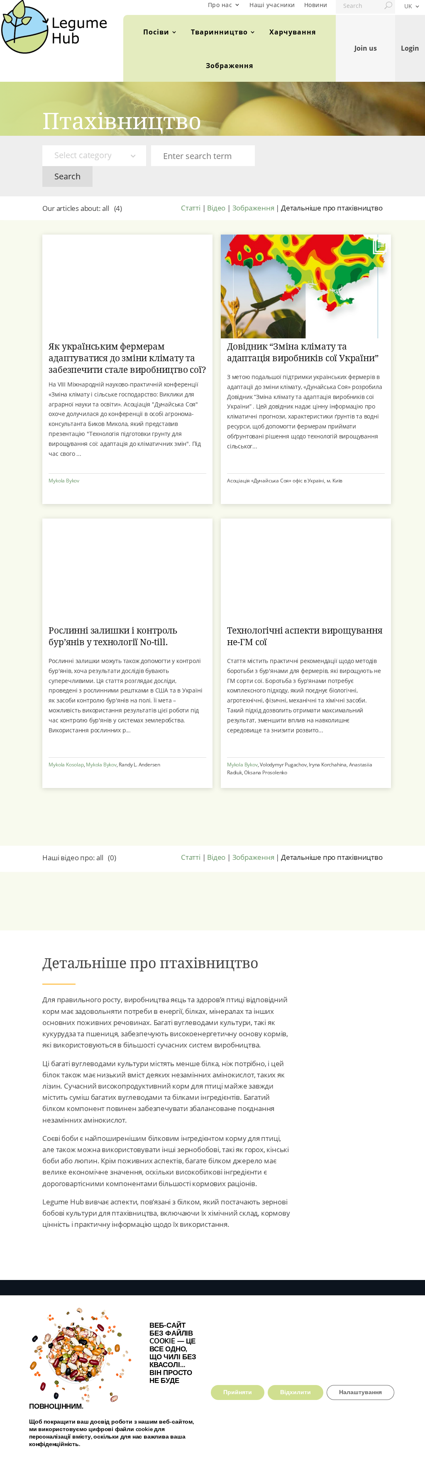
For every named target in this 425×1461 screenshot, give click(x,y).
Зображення (229, 65)
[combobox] (94, 155)
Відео (216, 208)
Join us (365, 48)
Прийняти (237, 1392)
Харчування (292, 32)
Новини (315, 5)
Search (67, 176)
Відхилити (295, 1392)
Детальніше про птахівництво (332, 208)
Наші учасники (272, 5)
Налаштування (360, 1392)
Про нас (220, 5)
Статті (190, 208)
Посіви (156, 32)
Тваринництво (219, 32)
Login (410, 48)
